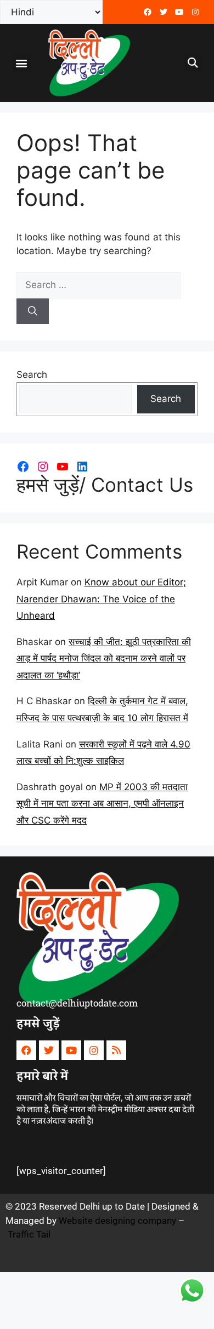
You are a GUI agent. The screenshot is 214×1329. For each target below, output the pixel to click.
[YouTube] (62, 466)
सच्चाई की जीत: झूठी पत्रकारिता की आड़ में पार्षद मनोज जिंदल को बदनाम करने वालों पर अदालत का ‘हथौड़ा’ (103, 658)
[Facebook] (147, 12)
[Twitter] (163, 12)
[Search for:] (98, 284)
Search (31, 374)
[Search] (32, 311)
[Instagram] (42, 466)
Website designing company (117, 1220)
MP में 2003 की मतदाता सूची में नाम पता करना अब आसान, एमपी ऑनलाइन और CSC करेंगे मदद (102, 803)
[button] (22, 63)
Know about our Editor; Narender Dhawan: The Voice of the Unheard (101, 599)
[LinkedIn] (82, 466)
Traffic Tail (29, 1234)
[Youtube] (179, 12)
